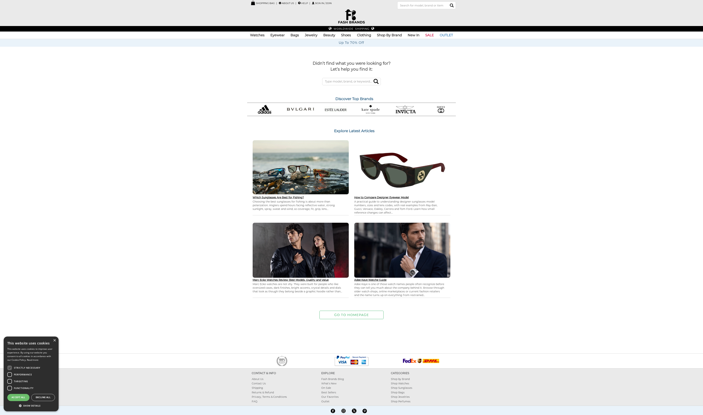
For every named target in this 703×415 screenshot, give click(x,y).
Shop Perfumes (400, 401)
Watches (257, 35)
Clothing (364, 35)
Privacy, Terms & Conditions (269, 397)
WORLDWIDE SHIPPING (351, 28)
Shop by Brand (400, 379)
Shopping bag (265, 3)
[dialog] (31, 374)
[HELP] (299, 3)
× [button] (54, 340)
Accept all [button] (18, 397)
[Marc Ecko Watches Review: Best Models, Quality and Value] (301, 249)
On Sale (326, 388)
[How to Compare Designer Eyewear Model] (402, 170)
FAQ (254, 401)
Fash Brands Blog (332, 379)
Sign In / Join (323, 3)
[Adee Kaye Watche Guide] (402, 249)
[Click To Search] (452, 5)
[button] (31, 405)
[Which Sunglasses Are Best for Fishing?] (301, 166)
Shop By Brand (389, 35)
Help (304, 3)
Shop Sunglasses (401, 388)
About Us (288, 3)
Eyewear (277, 35)
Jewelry (311, 35)
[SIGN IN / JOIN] (313, 3)
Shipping (257, 388)
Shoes (346, 35)
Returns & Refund (263, 392)
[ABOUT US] (280, 3)
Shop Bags (398, 392)
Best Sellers (328, 392)
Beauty (329, 35)
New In (413, 35)
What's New (328, 383)
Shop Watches (400, 383)
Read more (33, 359)
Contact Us (259, 383)
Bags (295, 35)
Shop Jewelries (400, 397)
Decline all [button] (43, 397)
